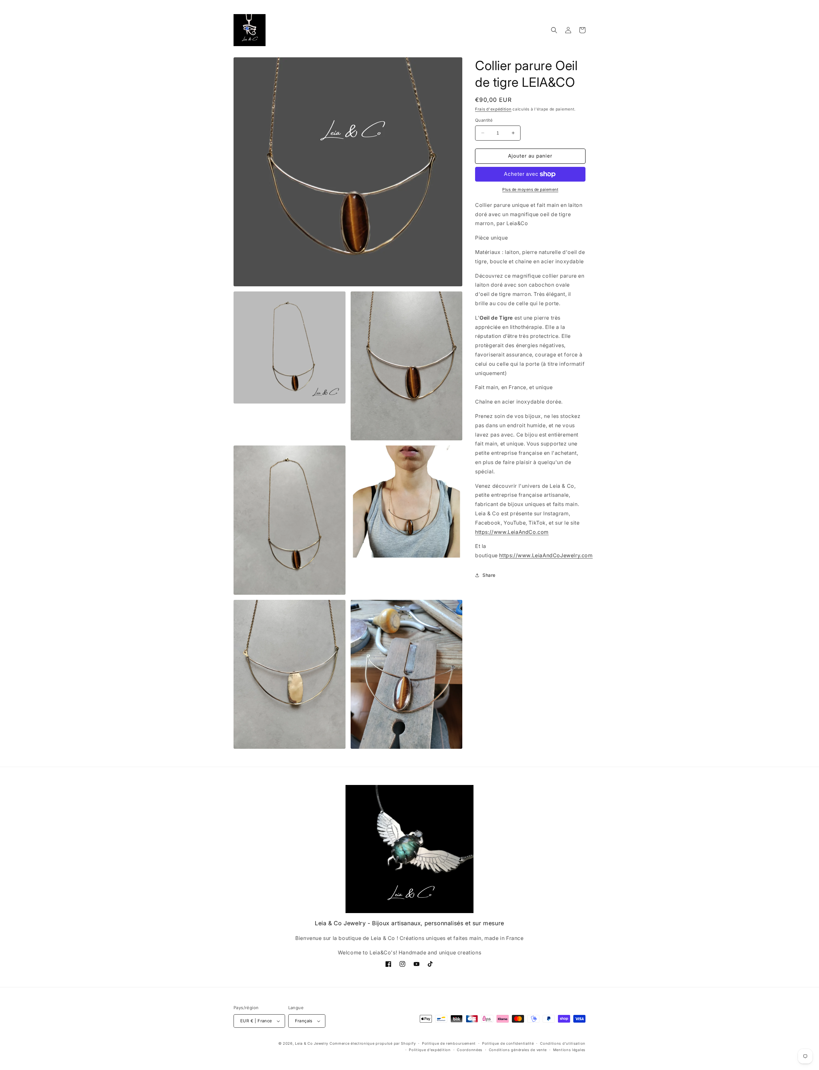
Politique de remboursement (449, 1043)
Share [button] (489, 575)
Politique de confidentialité (508, 1043)
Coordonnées (469, 1050)
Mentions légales (569, 1050)
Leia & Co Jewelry (311, 1043)
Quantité (484, 120)
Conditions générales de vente (518, 1050)
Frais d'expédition (493, 109)
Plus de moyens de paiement (530, 189)
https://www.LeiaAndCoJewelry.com (545, 555)
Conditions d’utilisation (562, 1043)
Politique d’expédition (429, 1050)
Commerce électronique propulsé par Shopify (373, 1043)
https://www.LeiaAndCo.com (512, 532)
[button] (554, 30)
